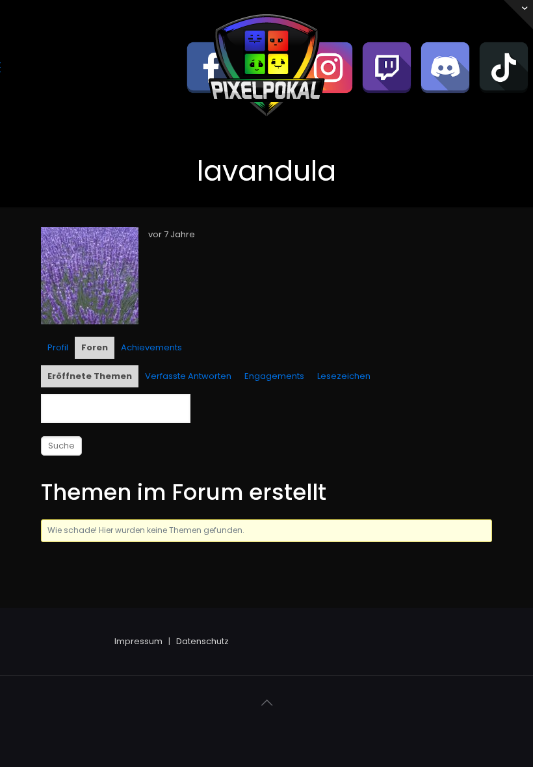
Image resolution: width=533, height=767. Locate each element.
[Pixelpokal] (267, 127)
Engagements (274, 376)
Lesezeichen (343, 376)
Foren (94, 347)
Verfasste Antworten (188, 376)
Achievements (151, 347)
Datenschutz (202, 641)
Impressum (138, 641)
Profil (57, 347)
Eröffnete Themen (89, 376)
